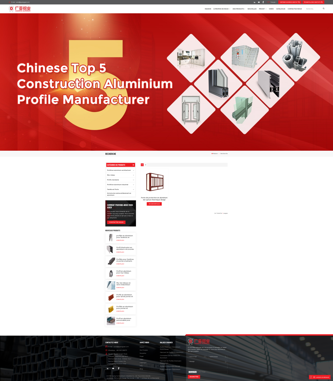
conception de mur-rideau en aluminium (170, 357)
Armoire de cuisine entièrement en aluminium (119, 194)
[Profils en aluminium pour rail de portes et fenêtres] (111, 297)
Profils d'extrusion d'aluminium (170, 369)
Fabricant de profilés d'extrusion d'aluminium (170, 362)
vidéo (271, 9)
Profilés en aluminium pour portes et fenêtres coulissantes (124, 307)
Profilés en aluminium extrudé (170, 366)
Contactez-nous (295, 9)
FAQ (141, 366)
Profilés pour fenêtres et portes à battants (125, 260)
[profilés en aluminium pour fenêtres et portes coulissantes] (111, 238)
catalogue (280, 9)
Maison (208, 9)
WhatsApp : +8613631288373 (117, 350)
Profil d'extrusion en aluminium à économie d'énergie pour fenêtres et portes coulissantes (125, 248)
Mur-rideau (111, 175)
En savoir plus (154, 204)
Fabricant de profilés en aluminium (171, 352)
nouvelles (252, 9)
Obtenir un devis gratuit (289, 2)
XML (138, 378)
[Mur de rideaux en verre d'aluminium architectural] (111, 285)
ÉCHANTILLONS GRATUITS (312, 2)
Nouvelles (143, 353)
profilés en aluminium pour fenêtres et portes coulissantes (124, 236)
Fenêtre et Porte (113, 189)
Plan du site (130, 378)
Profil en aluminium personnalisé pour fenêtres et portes (123, 319)
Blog (141, 369)
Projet (262, 9)
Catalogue (143, 362)
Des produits (238, 9)
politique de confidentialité (150, 378)
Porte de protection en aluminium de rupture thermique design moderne (154, 199)
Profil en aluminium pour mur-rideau (123, 272)
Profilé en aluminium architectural (119, 170)
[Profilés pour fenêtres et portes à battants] (111, 262)
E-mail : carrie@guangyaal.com (20, 2)
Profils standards (113, 180)
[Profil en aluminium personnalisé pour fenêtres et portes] (111, 321)
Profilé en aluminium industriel (117, 184)
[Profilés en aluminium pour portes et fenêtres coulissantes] (111, 309)
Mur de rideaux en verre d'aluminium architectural (123, 284)
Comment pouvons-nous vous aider (120, 206)
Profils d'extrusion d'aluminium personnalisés (170, 348)
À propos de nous (221, 9)
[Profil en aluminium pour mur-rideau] (111, 273)
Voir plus (119, 240)
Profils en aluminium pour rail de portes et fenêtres (124, 295)
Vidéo (141, 359)
